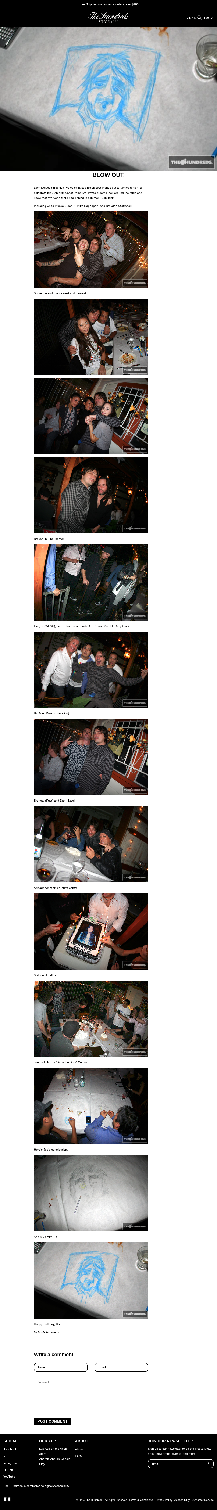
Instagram (10, 1463)
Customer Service (203, 1500)
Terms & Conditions (141, 1500)
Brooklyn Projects (64, 187)
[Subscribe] (208, 1464)
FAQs (78, 1456)
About (79, 1449)
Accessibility (182, 1500)
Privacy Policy (163, 1500)
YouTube (9, 1476)
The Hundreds (94, 1500)
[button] (6, 17)
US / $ (191, 17)
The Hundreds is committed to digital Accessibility (36, 1486)
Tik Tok (8, 1469)
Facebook (10, 1449)
